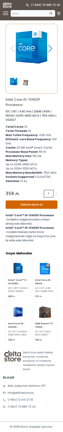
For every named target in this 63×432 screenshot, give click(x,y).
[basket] (59, 13)
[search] (51, 13)
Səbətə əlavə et (31, 205)
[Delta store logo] (7, 5)
